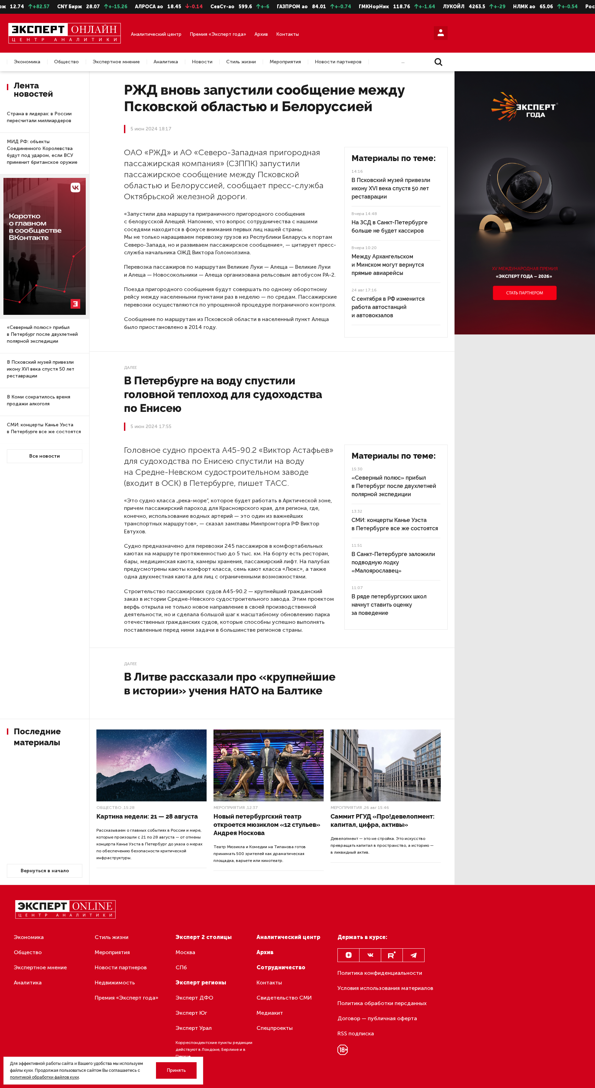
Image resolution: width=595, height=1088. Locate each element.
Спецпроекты (275, 1028)
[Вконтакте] (370, 955)
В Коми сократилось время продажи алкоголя (38, 400)
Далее (130, 367)
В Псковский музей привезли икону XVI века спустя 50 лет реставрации (40, 369)
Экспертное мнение (116, 62)
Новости (202, 62)
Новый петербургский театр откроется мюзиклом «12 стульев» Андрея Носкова (266, 824)
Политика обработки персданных (382, 1003)
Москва (185, 952)
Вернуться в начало (45, 871)
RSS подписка (355, 1033)
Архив (261, 34)
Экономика (27, 62)
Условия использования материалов (385, 988)
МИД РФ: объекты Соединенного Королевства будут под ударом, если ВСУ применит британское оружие (42, 152)
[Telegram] (414, 955)
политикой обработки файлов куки (44, 1077)
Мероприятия (285, 62)
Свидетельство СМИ (284, 997)
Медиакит (270, 1013)
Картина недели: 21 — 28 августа (147, 816)
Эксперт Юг (191, 1013)
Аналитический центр (156, 34)
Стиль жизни (241, 62)
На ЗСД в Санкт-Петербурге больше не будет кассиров (390, 226)
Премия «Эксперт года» (218, 34)
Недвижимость (115, 982)
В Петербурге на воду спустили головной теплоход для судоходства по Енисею (223, 394)
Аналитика (166, 62)
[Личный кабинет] (441, 33)
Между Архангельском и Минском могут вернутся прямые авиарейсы (388, 264)
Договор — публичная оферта (377, 1018)
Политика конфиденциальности (379, 973)
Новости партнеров (338, 62)
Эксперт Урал (194, 1028)
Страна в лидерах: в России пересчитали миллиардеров (39, 117)
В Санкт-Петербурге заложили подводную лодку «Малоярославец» (393, 562)
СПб (181, 967)
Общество (66, 62)
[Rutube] (392, 955)
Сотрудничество (281, 967)
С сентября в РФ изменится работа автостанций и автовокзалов (388, 307)
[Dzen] (348, 955)
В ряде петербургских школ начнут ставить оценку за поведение (389, 604)
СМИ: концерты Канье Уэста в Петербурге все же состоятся (44, 428)
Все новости (44, 456)
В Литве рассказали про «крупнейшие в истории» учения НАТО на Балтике (229, 683)
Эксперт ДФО (194, 997)
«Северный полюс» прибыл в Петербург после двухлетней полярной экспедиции (42, 334)
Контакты (287, 34)
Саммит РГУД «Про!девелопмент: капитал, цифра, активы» (383, 820)
